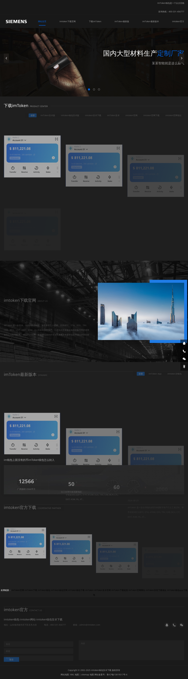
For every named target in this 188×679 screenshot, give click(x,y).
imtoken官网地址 (173, 112)
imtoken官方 (178, 21)
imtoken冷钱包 (174, 371)
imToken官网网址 (137, 590)
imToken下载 (31, 590)
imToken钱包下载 (76, 590)
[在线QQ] (184, 343)
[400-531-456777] (184, 351)
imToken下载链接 (119, 590)
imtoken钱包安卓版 (70, 112)
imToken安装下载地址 (156, 590)
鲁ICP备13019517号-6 (117, 674)
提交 (11, 656)
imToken (89, 590)
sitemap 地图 (87, 674)
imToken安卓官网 (102, 590)
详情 (11, 333)
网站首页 (42, 21)
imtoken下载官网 (67, 21)
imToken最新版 (122, 21)
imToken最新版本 (150, 21)
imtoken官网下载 (151, 112)
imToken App (155, 371)
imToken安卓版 (48, 112)
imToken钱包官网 (59, 590)
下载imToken (95, 21)
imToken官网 (18, 590)
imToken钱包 (44, 590)
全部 (33, 112)
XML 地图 (74, 674)
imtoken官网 (131, 112)
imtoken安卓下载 (93, 112)
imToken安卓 (113, 112)
